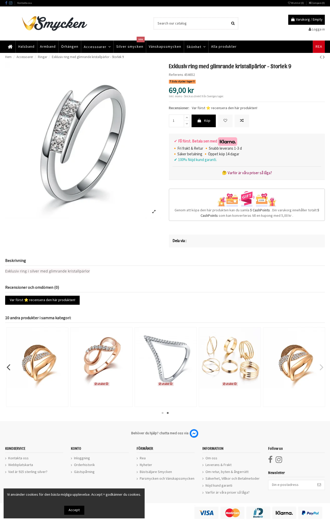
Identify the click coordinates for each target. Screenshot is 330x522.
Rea (143, 458)
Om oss (211, 458)
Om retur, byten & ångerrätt (227, 472)
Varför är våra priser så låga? (227, 492)
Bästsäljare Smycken (156, 472)
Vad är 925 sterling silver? (27, 472)
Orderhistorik (84, 465)
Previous (8, 367)
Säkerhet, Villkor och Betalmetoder (232, 478)
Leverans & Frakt (218, 465)
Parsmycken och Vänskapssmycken (167, 478)
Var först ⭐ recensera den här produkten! (224, 108)
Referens (176, 75)
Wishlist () (297, 3)
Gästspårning (84, 472)
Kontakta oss (24, 3)
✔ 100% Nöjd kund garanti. (194, 159)
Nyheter (146, 465)
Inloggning (82, 458)
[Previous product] (321, 57)
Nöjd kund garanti (218, 485)
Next (321, 367)
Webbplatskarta (20, 465)
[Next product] (324, 57)
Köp (207, 120)
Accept (74, 510)
